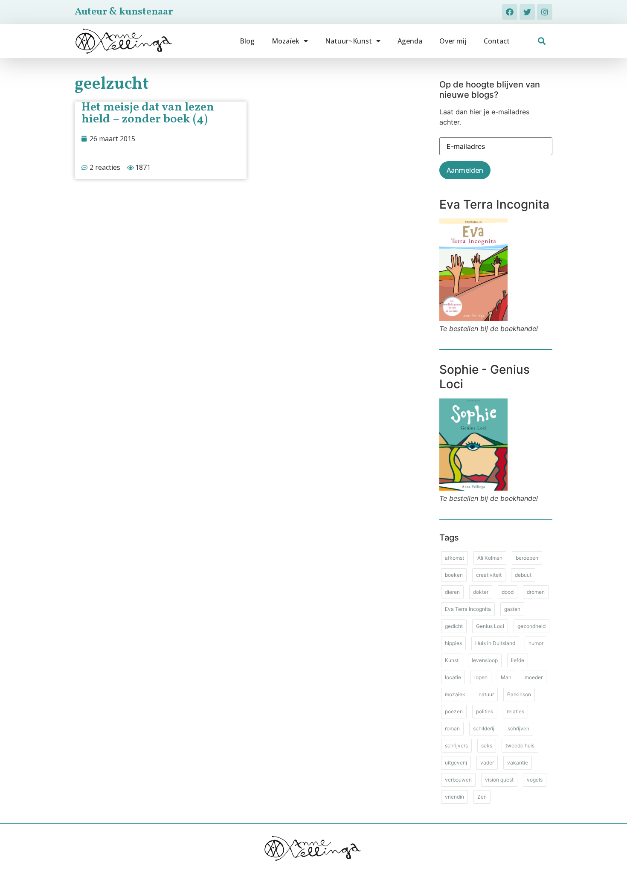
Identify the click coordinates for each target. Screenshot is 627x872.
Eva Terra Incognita (468, 609)
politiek (484, 711)
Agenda (410, 41)
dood (508, 592)
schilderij (483, 728)
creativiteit (489, 575)
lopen (481, 677)
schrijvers (456, 745)
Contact (497, 41)
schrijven (518, 728)
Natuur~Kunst (348, 41)
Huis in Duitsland (495, 643)
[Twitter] (527, 12)
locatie (453, 677)
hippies (453, 643)
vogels (535, 779)
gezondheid (531, 626)
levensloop (485, 660)
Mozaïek (285, 41)
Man (506, 677)
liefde (517, 660)
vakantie (517, 762)
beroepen (527, 558)
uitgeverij (456, 762)
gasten (512, 609)
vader (487, 762)
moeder (534, 677)
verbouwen (458, 779)
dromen (536, 592)
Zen (482, 797)
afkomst (454, 558)
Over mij (453, 41)
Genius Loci (490, 626)
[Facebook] (509, 12)
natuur (486, 694)
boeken (454, 575)
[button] (542, 41)
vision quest (499, 779)
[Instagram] (544, 12)
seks (486, 745)
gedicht (454, 626)
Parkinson (519, 694)
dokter (480, 592)
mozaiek (455, 694)
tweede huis (519, 745)
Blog (247, 41)
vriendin (454, 797)
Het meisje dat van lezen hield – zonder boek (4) (147, 113)
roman (452, 728)
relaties (515, 711)
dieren (452, 592)
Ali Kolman (489, 558)
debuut (523, 575)
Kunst (452, 660)
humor (535, 643)
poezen (454, 711)
